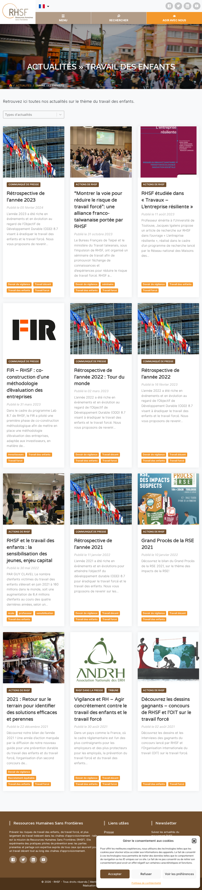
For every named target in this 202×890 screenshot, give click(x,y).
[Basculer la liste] (60, 114)
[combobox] (30, 114)
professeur (25, 613)
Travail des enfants (19, 290)
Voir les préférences (179, 874)
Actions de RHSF (86, 184)
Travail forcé (42, 290)
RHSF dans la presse (89, 690)
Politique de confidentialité (146, 883)
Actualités (23, 85)
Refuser (146, 874)
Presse (109, 832)
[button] (194, 841)
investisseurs (16, 454)
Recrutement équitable (21, 777)
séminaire (107, 284)
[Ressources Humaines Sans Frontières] (18, 12)
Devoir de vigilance (19, 284)
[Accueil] (10, 85)
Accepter (115, 874)
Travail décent (43, 284)
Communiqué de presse (23, 184)
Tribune (113, 690)
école (11, 613)
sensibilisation (44, 613)
